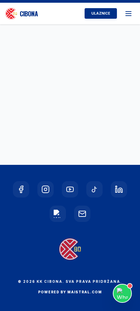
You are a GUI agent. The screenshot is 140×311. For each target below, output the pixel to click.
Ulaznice (100, 13)
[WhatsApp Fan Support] (122, 293)
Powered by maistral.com (70, 292)
